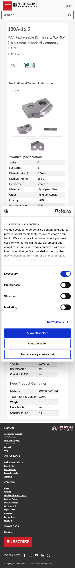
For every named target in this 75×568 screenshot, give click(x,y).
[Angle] (24, 129)
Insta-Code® (9, 466)
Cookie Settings (11, 503)
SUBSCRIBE (18, 542)
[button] (7, 5)
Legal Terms (9, 510)
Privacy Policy (10, 517)
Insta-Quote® (10, 469)
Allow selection (37, 343)
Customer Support (12, 440)
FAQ (6, 451)
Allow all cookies (37, 333)
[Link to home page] (24, 5)
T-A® (17, 91)
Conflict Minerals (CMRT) (15, 496)
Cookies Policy (10, 499)
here (14, 260)
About (6, 488)
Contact (7, 447)
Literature (8, 532)
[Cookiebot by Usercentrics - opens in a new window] (55, 211)
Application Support (13, 434)
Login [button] (70, 6)
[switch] (65, 285)
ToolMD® (8, 477)
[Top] (37, 145)
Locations (8, 513)
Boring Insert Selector (13, 462)
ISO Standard (10, 506)
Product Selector (11, 473)
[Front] (50, 129)
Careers (7, 492)
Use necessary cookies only (37, 354)
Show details (55, 321)
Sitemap (8, 521)
